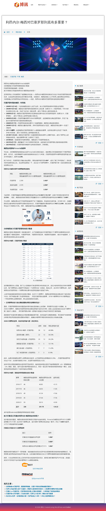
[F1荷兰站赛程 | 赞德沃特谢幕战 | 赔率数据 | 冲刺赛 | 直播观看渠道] (79, 351)
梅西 (22, 77)
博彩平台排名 (41, 5)
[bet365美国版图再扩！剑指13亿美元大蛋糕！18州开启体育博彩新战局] (79, 153)
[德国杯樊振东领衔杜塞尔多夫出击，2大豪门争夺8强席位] (79, 237)
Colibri (68, 507)
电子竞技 (65, 5)
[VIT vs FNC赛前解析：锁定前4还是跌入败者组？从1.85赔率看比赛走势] (79, 119)
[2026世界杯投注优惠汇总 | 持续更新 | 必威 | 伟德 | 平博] (79, 170)
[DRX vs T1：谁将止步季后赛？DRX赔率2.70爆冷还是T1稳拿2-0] (79, 202)
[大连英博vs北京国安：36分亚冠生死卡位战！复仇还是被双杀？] (79, 301)
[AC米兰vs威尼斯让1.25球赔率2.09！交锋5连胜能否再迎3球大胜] (79, 98)
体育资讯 (54, 5)
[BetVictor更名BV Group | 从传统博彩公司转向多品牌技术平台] (79, 162)
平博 (18, 77)
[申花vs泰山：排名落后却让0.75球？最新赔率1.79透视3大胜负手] (79, 294)
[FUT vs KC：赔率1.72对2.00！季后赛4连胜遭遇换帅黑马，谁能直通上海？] (79, 194)
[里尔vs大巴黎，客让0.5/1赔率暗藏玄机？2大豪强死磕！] (79, 92)
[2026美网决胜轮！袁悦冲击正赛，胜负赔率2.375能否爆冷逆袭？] (79, 128)
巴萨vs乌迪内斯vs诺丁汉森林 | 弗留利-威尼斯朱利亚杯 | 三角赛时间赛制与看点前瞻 (34, 489)
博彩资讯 (76, 5)
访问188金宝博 (38, 469)
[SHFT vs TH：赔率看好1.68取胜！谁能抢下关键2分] (79, 215)
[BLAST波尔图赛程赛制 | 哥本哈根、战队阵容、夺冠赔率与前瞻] (79, 344)
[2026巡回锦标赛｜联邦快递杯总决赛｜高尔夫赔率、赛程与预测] (79, 338)
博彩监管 (85, 5)
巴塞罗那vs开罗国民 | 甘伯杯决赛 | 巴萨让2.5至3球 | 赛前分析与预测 (29, 494)
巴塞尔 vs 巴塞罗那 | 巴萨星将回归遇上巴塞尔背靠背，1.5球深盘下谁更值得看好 (33, 491)
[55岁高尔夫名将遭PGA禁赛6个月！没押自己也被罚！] (79, 331)
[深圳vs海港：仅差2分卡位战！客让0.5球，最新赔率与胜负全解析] (79, 287)
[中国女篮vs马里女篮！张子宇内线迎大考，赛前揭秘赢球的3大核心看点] (79, 258)
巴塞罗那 (13, 77)
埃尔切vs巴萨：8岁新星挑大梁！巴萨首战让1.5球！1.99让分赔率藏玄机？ (30, 496)
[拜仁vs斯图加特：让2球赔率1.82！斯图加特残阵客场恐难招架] (79, 112)
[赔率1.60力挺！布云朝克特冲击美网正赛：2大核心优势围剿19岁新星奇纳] (79, 136)
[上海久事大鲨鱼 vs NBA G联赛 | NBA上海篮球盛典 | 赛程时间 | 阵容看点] (79, 280)
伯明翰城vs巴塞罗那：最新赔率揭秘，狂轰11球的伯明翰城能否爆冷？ (29, 486)
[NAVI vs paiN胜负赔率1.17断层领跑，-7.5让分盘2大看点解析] (79, 209)
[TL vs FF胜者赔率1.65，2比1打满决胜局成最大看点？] (79, 222)
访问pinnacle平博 (38, 478)
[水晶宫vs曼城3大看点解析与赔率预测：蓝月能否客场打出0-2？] (79, 105)
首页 (32, 5)
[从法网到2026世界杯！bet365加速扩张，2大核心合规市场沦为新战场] (79, 177)
